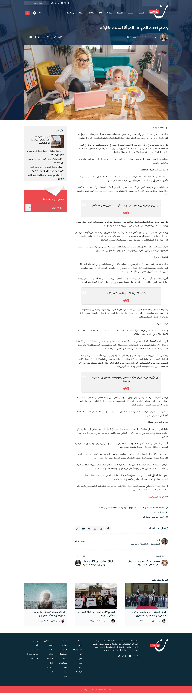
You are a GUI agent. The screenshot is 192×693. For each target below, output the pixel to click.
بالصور (51, 672)
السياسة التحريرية (33, 654)
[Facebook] (68, 3)
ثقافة (100, 12)
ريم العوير (106, 621)
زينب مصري (156, 621)
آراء (81, 654)
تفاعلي (51, 663)
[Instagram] (58, 3)
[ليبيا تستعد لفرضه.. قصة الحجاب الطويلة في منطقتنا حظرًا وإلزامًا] (45, 596)
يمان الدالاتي (55, 621)
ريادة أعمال (63, 654)
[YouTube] (61, 3)
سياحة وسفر (63, 658)
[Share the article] (52, 37)
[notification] (40, 13)
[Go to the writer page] (164, 541)
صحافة (64, 645)
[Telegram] (55, 3)
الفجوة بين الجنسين (145, 507)
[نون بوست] (158, 12)
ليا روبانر (155, 37)
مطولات (50, 649)
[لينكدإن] (76, 541)
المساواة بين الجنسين (128, 507)
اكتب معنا (36, 649)
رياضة (80, 663)
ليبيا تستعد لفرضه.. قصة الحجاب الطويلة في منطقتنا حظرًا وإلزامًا (49, 613)
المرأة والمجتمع (158, 512)
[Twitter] (65, 3)
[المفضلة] (27, 13)
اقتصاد (120, 12)
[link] (127, 213)
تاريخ (80, 658)
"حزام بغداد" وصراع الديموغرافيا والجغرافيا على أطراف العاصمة (40, 139)
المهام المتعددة (114, 507)
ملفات (91, 12)
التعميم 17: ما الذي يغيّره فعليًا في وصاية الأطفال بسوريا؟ (96, 613)
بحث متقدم (35, 658)
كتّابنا (37, 645)
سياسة (130, 12)
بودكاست (70, 12)
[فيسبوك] (78, 541)
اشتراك (28, 207)
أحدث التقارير (49, 640)
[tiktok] (119, 656)
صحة (65, 672)
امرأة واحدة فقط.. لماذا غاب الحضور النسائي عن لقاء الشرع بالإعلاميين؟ (149, 613)
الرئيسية (140, 12)
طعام (65, 667)
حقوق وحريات (77, 649)
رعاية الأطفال (102, 507)
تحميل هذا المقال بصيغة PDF (153, 517)
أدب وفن (64, 649)
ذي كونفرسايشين (154, 496)
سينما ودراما (63, 663)
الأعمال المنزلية (158, 507)
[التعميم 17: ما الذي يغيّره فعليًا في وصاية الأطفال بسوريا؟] (96, 596)
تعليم (80, 667)
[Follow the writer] (148, 540)
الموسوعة (50, 667)
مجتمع (110, 12)
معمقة (81, 12)
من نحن (36, 640)
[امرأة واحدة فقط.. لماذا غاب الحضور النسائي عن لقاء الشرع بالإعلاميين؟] (146, 596)
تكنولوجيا (79, 672)
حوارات (51, 654)
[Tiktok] (52, 3)
